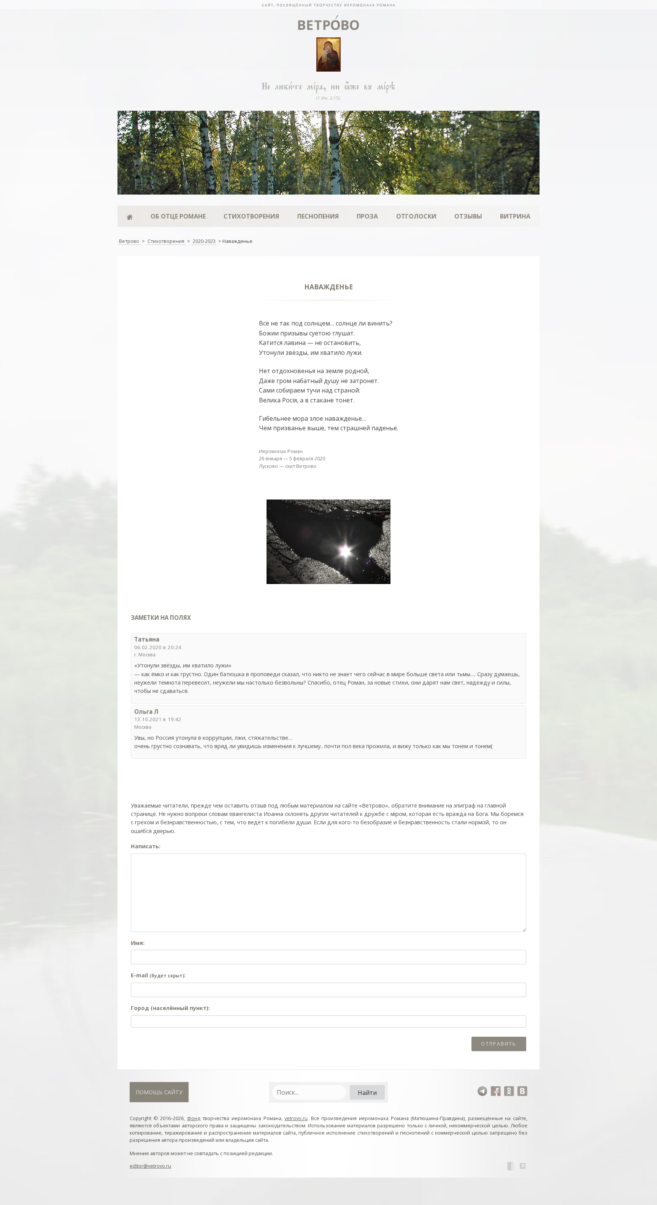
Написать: (145, 846)
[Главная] (129, 216)
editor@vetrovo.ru (150, 1165)
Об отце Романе (178, 216)
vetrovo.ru (296, 1118)
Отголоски (416, 216)
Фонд (193, 1118)
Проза (367, 216)
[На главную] (328, 4)
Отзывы (468, 216)
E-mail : (158, 975)
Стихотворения (251, 216)
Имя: (137, 942)
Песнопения (318, 216)
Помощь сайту (159, 1092)
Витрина (515, 216)
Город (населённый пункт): (170, 1008)
